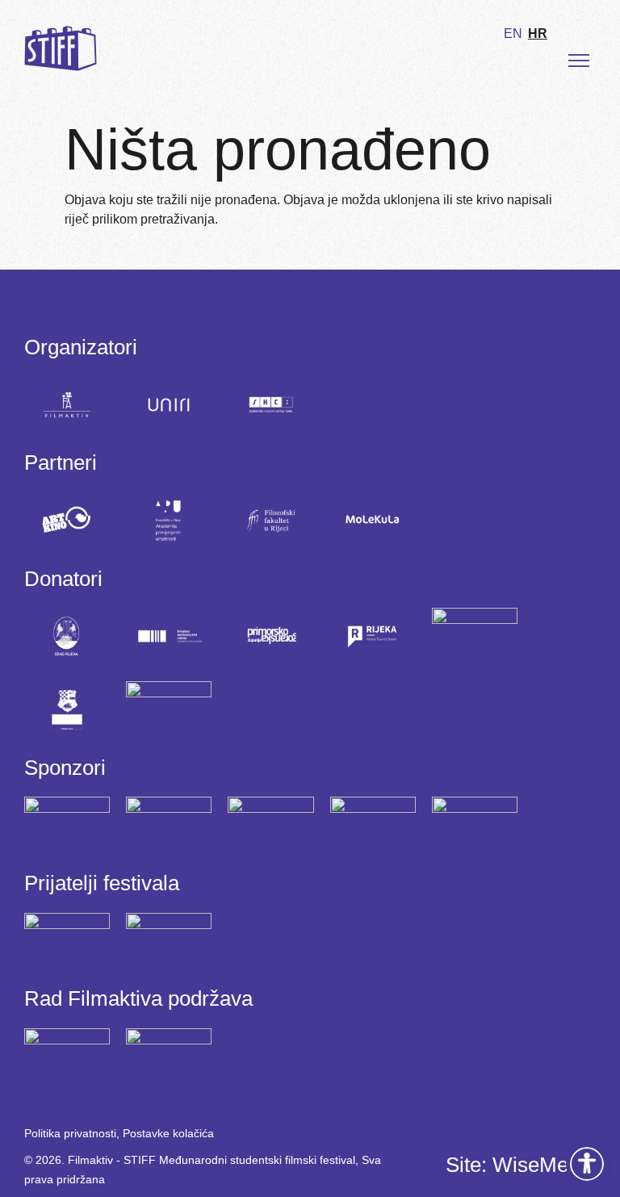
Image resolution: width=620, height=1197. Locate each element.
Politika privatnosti (70, 1133)
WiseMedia (544, 1165)
